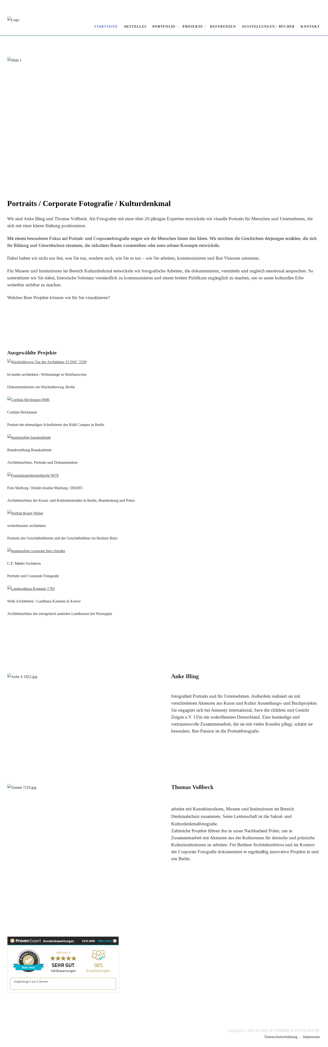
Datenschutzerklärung (281, 1037)
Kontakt (310, 26)
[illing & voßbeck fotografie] (25, 25)
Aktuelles (135, 26)
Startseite (106, 26)
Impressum (311, 1037)
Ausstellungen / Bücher (268, 26)
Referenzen (223, 26)
